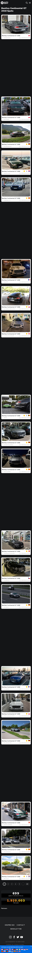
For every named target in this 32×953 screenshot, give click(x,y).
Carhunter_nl (7, 200)
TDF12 (5, 417)
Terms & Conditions (15, 945)
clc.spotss (6, 689)
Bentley (4, 36)
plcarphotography (8, 444)
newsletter (16, 929)
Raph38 (6, 282)
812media (6, 119)
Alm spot (6, 878)
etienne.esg (7, 173)
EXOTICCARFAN (8, 824)
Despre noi (10, 925)
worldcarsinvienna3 (9, 336)
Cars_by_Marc (7, 471)
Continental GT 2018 (13, 36)
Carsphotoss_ (7, 37)
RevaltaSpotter (8, 146)
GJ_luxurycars (7, 851)
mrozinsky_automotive (9, 309)
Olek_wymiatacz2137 (9, 716)
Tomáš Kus (6, 580)
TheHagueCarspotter (9, 553)
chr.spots (6, 607)
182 (27, 884)
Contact (21, 925)
